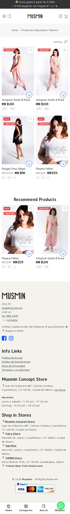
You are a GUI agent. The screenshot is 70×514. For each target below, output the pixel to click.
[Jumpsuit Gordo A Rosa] (52, 71)
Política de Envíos (12, 357)
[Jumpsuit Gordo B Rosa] (18, 71)
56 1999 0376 (10, 315)
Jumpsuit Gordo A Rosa (50, 99)
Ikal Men (11, 445)
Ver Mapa (59, 389)
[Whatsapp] (61, 505)
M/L (12, 108)
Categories (25, 510)
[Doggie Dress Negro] (18, 140)
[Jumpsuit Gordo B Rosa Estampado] (52, 229)
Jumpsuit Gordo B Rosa (16, 99)
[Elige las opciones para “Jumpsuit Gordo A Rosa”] (63, 95)
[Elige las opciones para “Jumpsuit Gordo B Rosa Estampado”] (63, 253)
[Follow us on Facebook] (4, 339)
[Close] (66, 4)
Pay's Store (13, 433)
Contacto (12, 319)
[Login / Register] (60, 16)
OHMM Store (14, 457)
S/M (5, 108)
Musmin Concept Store (20, 421)
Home (14, 30)
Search (44, 510)
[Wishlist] (30, 50)
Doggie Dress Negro (14, 168)
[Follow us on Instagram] (11, 339)
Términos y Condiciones (16, 369)
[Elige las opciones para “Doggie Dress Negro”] (29, 164)
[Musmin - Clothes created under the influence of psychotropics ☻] (34, 16)
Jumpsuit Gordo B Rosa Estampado (52, 258)
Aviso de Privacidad (13, 365)
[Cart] (66, 16)
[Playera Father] (52, 140)
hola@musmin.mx (12, 307)
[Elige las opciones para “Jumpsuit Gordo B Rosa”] (29, 95)
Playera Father (44, 168)
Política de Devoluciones (16, 361)
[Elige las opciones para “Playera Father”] (63, 164)
